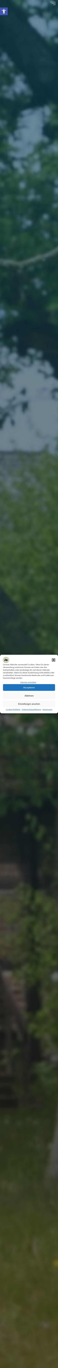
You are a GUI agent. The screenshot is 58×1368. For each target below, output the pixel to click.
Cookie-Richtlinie (13, 709)
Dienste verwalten (28, 682)
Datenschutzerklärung (31, 709)
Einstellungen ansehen (29, 703)
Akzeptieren (29, 687)
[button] (4, 11)
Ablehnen (29, 695)
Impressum (47, 709)
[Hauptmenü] (53, 3)
